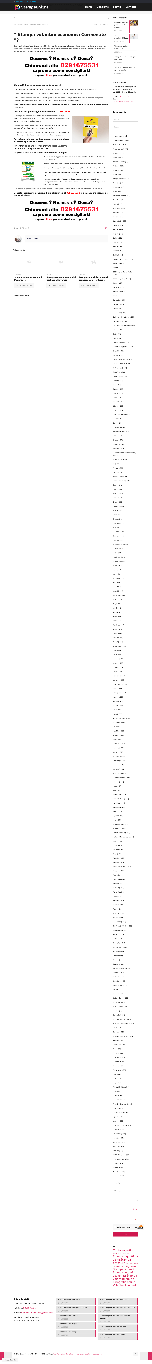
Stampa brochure (122, 1261)
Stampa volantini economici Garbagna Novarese (61, 278)
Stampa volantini (124, 1269)
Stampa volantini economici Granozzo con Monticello (93, 278)
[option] (125, 136)
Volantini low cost (124, 1285)
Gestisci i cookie (10, 1360)
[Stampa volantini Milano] (31, 6)
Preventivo (20, 2)
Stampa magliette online (132, 1263)
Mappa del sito (97, 1354)
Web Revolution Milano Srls (63, 1354)
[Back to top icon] (135, 1354)
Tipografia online (124, 1282)
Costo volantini (123, 1250)
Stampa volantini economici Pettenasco (28, 278)
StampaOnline (31, 24)
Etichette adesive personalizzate (121, 1253)
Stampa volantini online (125, 1277)
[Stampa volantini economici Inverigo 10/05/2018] (146, 1356)
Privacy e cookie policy (82, 1354)
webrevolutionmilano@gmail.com (123, 102)
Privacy (134, 1209)
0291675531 (31, 2)
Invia (125, 1234)
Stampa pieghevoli (125, 1266)
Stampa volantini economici (124, 1274)
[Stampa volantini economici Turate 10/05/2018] (6, 1356)
